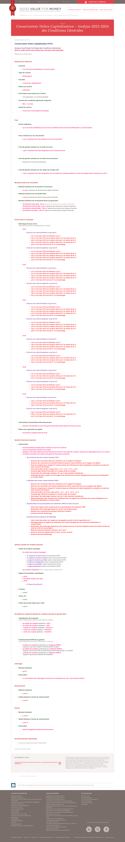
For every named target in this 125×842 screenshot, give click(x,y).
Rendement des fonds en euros (55, 796)
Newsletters (85, 796)
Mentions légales (16, 837)
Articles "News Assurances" (89, 799)
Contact (26, 837)
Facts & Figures (39, 785)
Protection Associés (17, 809)
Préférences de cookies (63, 837)
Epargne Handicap (16, 824)
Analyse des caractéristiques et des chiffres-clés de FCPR (62, 816)
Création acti (110, 837)
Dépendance (14, 817)
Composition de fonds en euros (55, 799)
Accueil (30, 15)
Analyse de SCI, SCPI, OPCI (53, 814)
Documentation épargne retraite (56, 820)
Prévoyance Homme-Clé (17, 797)
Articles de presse (86, 802)
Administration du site (47, 837)
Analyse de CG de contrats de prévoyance (58, 810)
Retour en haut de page (28, 776)
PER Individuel (15, 819)
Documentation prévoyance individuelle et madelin (61, 823)
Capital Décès (15, 812)
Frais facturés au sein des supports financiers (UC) (61, 802)
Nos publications (86, 797)
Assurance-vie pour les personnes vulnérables (25, 802)
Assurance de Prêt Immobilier (19, 805)
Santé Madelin (15, 810)
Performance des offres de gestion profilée (59, 801)
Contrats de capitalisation (19, 814)
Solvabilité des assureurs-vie (55, 804)
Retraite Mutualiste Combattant (21, 815)
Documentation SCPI (52, 821)
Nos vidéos (84, 804)
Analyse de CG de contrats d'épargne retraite (59, 809)
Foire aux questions (52, 828)
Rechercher (26, 1)
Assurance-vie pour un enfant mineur (22, 825)
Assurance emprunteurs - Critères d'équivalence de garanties (61, 807)
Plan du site (34, 837)
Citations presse (86, 801)
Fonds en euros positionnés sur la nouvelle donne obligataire (26, 800)
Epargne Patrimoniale (17, 803)
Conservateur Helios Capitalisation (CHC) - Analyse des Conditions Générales (36, 763)
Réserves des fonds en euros (54, 797)
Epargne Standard (16, 796)
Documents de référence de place (56, 827)
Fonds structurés (16, 807)
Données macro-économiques (54, 818)
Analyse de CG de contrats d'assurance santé (59, 812)
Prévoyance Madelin (17, 820)
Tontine (13, 822)
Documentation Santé (52, 825)
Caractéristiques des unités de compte (58, 830)
